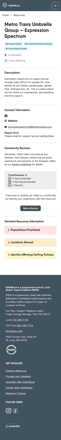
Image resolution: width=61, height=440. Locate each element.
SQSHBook (14, 5)
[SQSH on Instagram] (8, 411)
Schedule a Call (14, 331)
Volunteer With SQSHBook (20, 382)
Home (5, 15)
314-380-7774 (20, 319)
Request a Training (16, 393)
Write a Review (30, 208)
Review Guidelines (21, 164)
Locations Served (22, 242)
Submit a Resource (16, 370)
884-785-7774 (25, 325)
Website (12, 120)
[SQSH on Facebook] (15, 411)
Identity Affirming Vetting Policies (32, 254)
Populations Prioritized (25, 229)
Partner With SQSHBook (19, 387)
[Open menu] (55, 5)
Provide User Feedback (18, 376)
